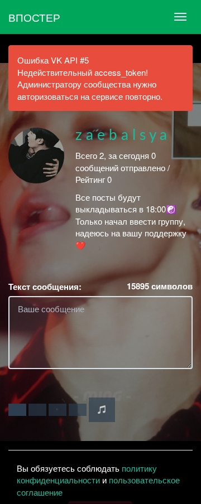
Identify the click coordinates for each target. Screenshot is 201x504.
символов (160, 286)
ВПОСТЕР (34, 17)
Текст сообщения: (45, 287)
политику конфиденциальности (87, 474)
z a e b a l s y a (121, 135)
